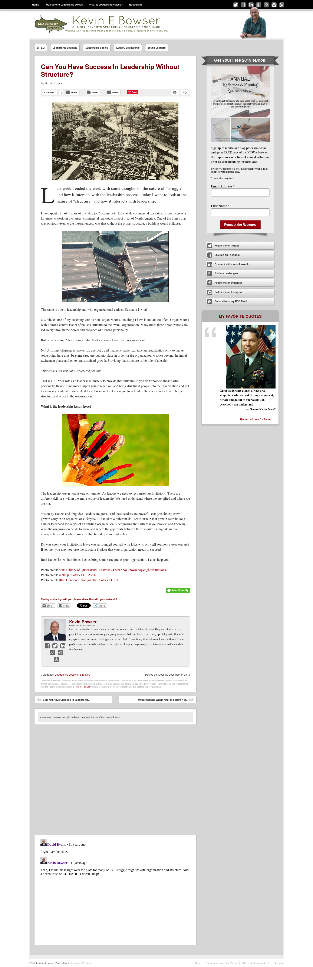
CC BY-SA (88, 575)
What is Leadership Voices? (106, 4)
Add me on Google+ (258, 4)
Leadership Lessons (65, 48)
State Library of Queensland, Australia (85, 569)
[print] (185, 92)
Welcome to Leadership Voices (64, 4)
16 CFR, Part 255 (82, 686)
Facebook (47, 645)
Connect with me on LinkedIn (251, 4)
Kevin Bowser (55, 83)
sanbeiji (64, 575)
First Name (220, 205)
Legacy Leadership (127, 48)
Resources (135, 4)
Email (60, 652)
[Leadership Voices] (101, 24)
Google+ (52, 652)
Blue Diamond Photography (78, 580)
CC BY (114, 580)
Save (134, 92)
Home (35, 4)
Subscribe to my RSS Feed (281, 4)
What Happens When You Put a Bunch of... (166, 700)
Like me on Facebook (243, 4)
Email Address (223, 186)
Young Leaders (157, 48)
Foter (116, 569)
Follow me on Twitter (235, 4)
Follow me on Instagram (274, 4)
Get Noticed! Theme (81, 962)
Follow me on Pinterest (266, 4)
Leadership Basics (96, 48)
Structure (85, 674)
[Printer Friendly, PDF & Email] (178, 592)
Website (56, 659)
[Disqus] (115, 778)
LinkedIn (62, 645)
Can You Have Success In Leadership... (63, 700)
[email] (175, 92)
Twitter (54, 645)
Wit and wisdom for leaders (256, 419)
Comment (49, 92)
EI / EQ (41, 48)
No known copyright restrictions (144, 569)
